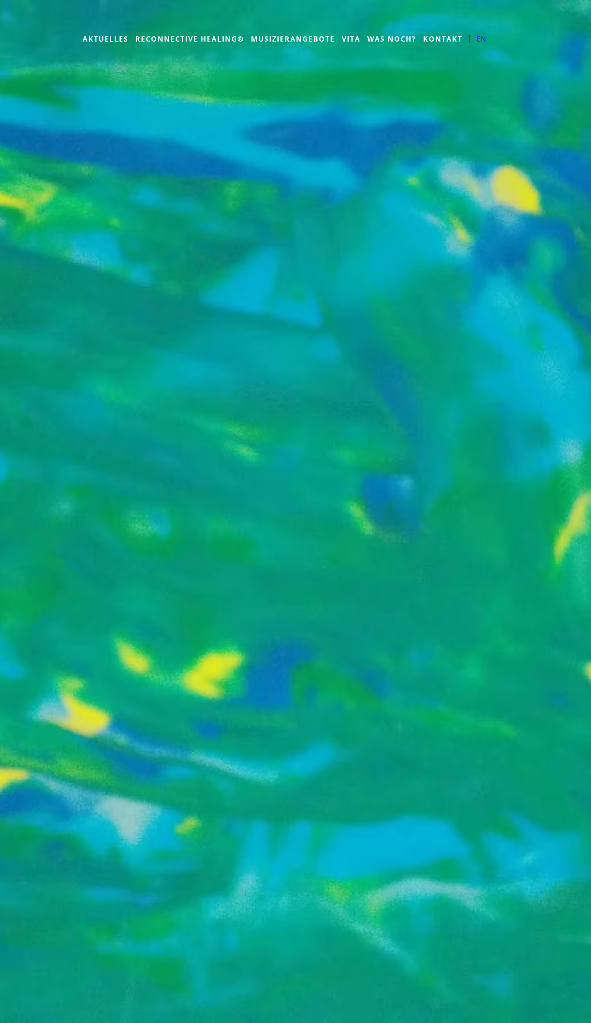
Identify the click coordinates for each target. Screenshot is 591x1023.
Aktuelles (105, 39)
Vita (351, 39)
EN (481, 39)
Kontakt (443, 39)
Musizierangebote (293, 39)
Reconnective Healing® (189, 39)
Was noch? (391, 39)
